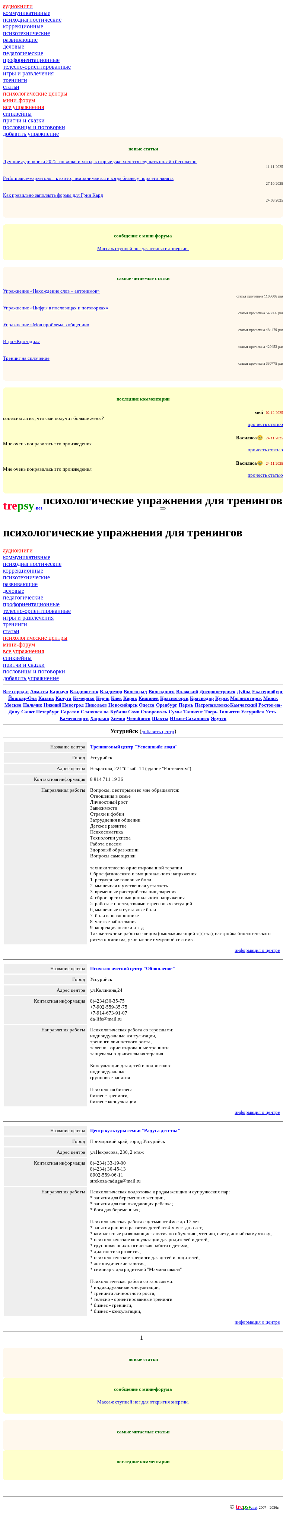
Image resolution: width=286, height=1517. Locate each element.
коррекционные (23, 26)
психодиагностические (32, 19)
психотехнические (26, 33)
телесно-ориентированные (37, 66)
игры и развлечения (28, 73)
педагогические (23, 53)
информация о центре (257, 950)
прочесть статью (265, 424)
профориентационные (31, 60)
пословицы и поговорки (34, 127)
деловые (13, 46)
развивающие (20, 40)
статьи (11, 87)
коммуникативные (26, 13)
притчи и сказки (24, 120)
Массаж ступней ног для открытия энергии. (143, 248)
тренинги (15, 80)
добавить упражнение (31, 134)
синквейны (17, 113)
